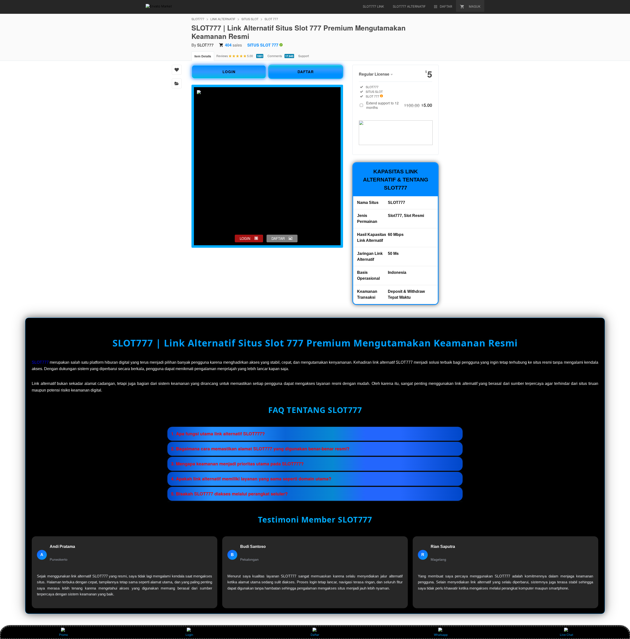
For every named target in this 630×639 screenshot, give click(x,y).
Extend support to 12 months (399, 105)
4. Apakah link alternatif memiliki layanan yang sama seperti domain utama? (251, 478)
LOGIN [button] (245, 238)
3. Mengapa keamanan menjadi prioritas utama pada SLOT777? (237, 463)
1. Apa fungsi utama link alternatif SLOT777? (218, 433)
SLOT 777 (271, 19)
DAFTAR (306, 71)
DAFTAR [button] (278, 238)
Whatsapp (441, 635)
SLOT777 (197, 19)
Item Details (202, 56)
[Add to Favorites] (177, 70)
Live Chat (566, 635)
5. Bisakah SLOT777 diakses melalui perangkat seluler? (229, 494)
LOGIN (229, 71)
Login (189, 635)
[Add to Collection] (177, 83)
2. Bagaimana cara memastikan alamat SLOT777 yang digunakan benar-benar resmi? (260, 448)
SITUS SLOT (249, 19)
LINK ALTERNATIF (222, 19)
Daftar (315, 635)
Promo (63, 635)
